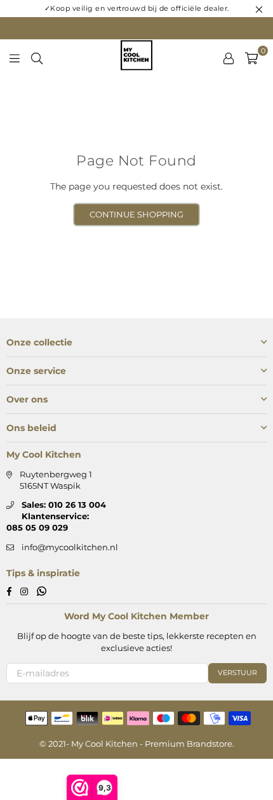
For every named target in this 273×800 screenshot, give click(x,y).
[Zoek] (36, 57)
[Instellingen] (228, 57)
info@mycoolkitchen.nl (70, 547)
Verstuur (237, 672)
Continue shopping (136, 214)
